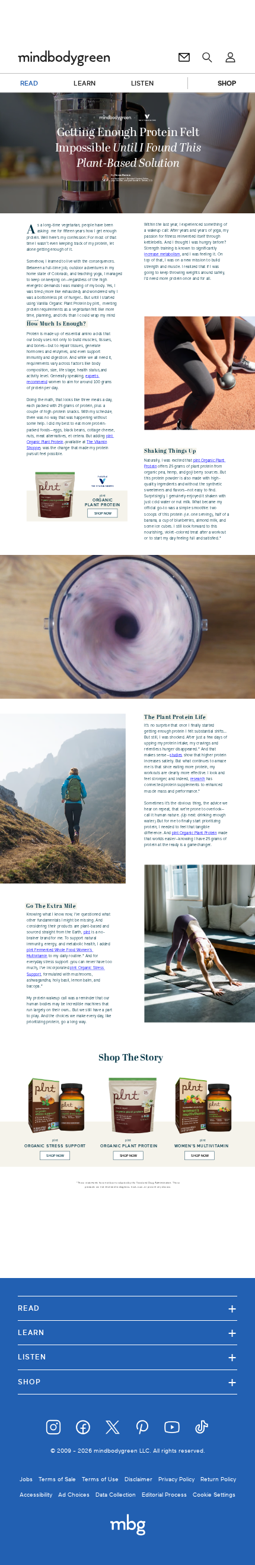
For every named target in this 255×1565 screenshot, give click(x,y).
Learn (127, 1332)
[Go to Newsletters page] (184, 58)
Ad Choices (74, 1494)
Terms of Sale (57, 1479)
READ (29, 83)
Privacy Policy (176, 1479)
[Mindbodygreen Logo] (64, 58)
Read (127, 1308)
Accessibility (36, 1494)
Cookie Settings (214, 1494)
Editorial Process (164, 1494)
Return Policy (218, 1479)
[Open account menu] (230, 58)
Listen (127, 1357)
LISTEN (142, 83)
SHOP (227, 83)
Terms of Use (100, 1479)
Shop (127, 1382)
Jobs (26, 1479)
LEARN (84, 83)
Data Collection (115, 1494)
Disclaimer (138, 1479)
